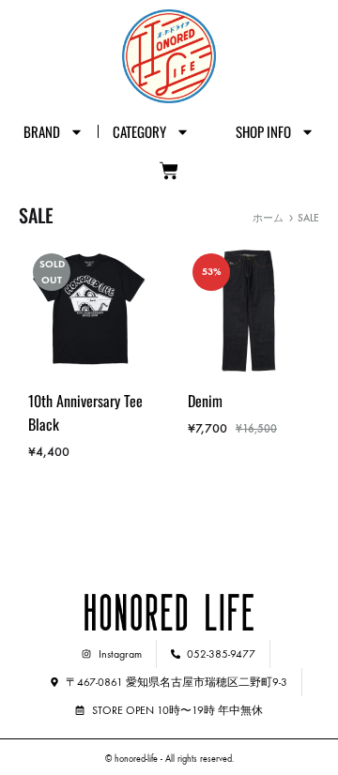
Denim (205, 400)
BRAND (41, 131)
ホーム (268, 218)
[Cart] (169, 170)
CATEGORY (139, 131)
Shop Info (263, 131)
